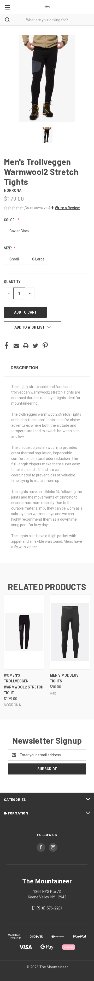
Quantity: (12, 282)
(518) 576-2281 (50, 908)
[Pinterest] (45, 345)
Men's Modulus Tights (64, 678)
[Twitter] (35, 345)
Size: (8, 248)
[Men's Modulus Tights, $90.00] (70, 632)
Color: (10, 220)
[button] (65, 208)
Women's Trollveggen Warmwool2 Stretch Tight (23, 684)
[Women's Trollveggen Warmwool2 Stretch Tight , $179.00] (24, 632)
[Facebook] (6, 345)
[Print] (25, 345)
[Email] (16, 345)
